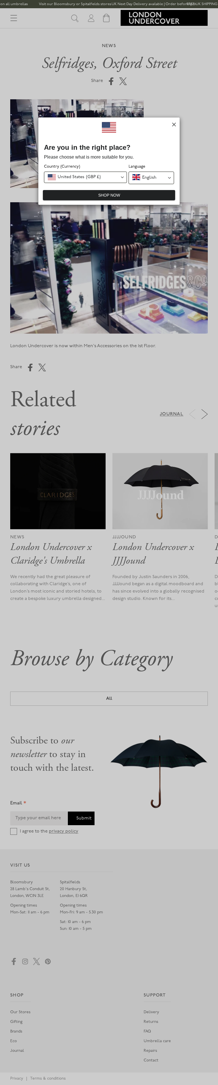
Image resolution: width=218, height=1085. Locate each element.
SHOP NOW (109, 195)
